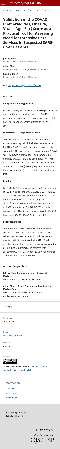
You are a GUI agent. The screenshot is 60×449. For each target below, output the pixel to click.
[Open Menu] (3, 3)
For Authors (10, 393)
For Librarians (11, 397)
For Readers (10, 388)
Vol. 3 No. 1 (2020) (32, 10)
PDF (9, 307)
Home (6, 10)
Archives (16, 10)
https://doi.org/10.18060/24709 (24, 85)
